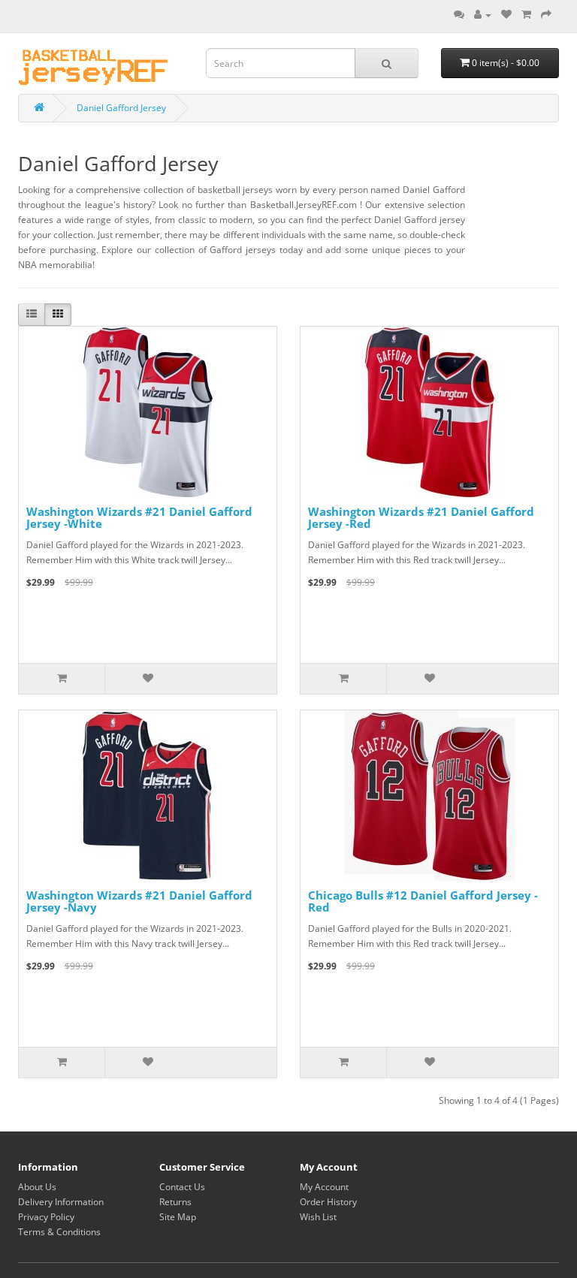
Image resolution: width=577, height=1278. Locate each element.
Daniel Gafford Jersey (121, 107)
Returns (175, 1201)
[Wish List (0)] (506, 14)
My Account (324, 1186)
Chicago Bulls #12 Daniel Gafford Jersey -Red (423, 901)
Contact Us (182, 1186)
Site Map (177, 1216)
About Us (37, 1186)
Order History (328, 1201)
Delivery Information (61, 1201)
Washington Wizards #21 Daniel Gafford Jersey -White (139, 518)
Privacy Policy (46, 1216)
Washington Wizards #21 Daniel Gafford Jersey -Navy (139, 901)
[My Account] (482, 14)
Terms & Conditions (59, 1231)
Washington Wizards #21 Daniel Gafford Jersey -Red (421, 518)
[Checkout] (546, 14)
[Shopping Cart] (526, 14)
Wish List (318, 1216)
